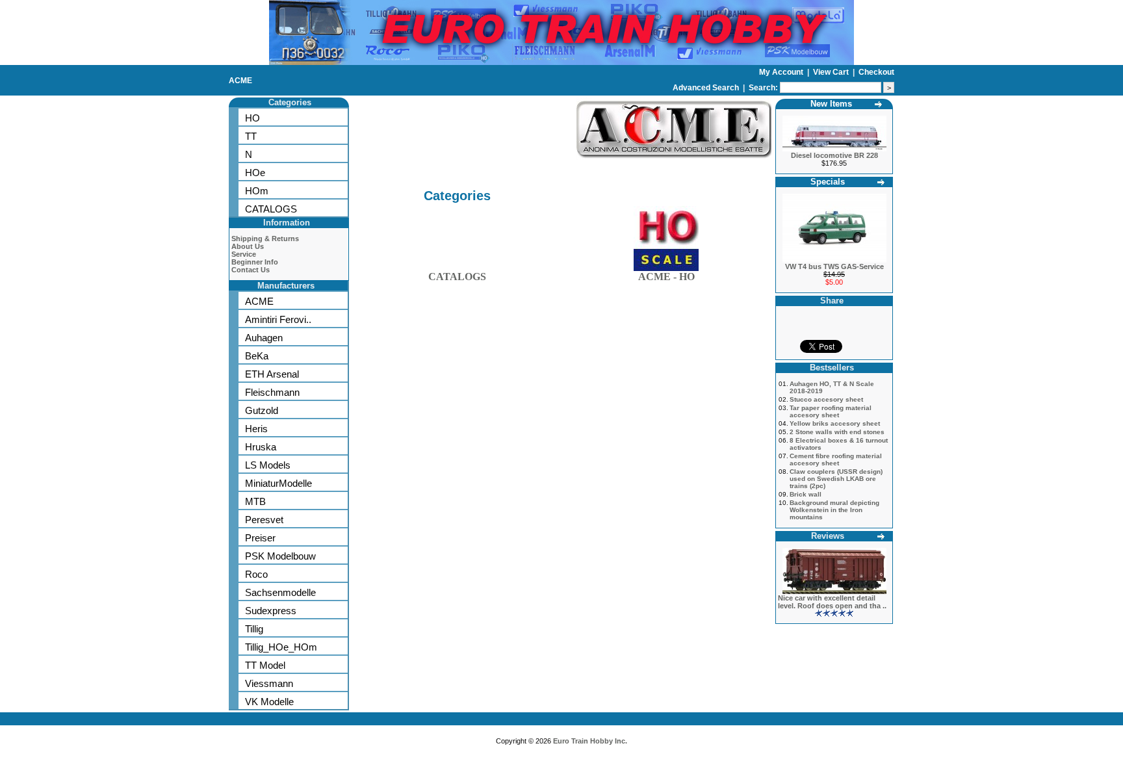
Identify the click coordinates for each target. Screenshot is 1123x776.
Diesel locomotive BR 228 (834, 155)
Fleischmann (272, 392)
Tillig (254, 628)
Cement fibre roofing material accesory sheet (836, 459)
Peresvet (264, 519)
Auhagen (264, 337)
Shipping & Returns (265, 238)
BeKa (256, 355)
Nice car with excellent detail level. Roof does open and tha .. (832, 602)
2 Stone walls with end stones (837, 431)
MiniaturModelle (278, 483)
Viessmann (269, 683)
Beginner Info (254, 262)
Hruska (260, 446)
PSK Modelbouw (280, 556)
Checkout (876, 72)
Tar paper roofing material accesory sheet (830, 411)
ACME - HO (666, 276)
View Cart (832, 72)
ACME (240, 80)
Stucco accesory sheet (826, 399)
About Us (247, 246)
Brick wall (805, 494)
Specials (827, 182)
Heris (256, 428)
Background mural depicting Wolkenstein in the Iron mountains (834, 510)
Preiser (260, 537)
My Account (782, 72)
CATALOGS (271, 208)
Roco (256, 574)
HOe (255, 172)
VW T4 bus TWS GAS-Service (834, 266)
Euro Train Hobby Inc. (590, 741)
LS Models (267, 465)
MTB (255, 501)
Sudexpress (270, 610)
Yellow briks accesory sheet (835, 423)
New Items (831, 104)
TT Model (265, 665)
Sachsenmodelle (280, 592)
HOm (256, 190)
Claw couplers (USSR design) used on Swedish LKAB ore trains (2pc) (836, 478)
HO (252, 117)
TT (251, 136)
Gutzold (261, 410)
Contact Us (250, 270)
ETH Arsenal (272, 374)
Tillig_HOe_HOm (281, 647)
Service (243, 254)
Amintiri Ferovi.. (278, 319)
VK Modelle (269, 701)
